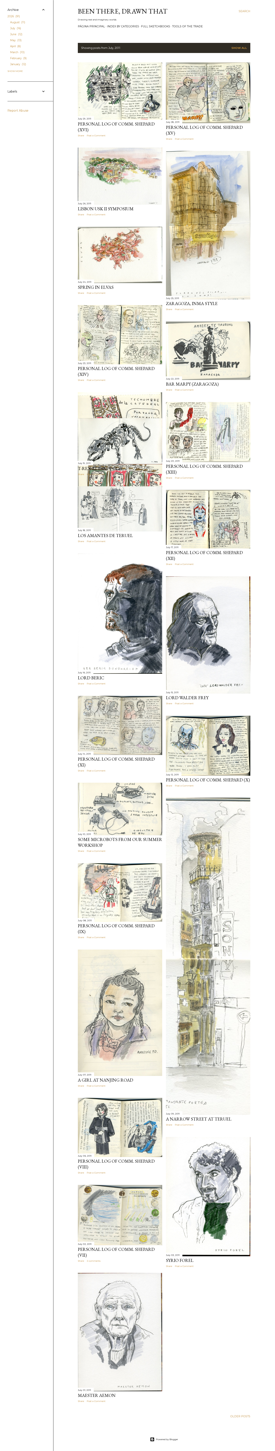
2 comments (93, 1260)
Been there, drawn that (122, 11)
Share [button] (81, 135)
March (17, 52)
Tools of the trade (187, 26)
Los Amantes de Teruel (105, 535)
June (16, 34)
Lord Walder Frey (187, 698)
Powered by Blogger (167, 1439)
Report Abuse (17, 110)
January (17, 64)
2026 (13, 16)
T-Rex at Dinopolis (100, 468)
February (18, 58)
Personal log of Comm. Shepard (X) (208, 780)
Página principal (91, 26)
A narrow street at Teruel (198, 1119)
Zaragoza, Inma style (192, 303)
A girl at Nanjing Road (105, 1080)
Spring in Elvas (96, 287)
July (15, 28)
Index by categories (123, 26)
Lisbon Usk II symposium (106, 209)
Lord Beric (91, 678)
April (15, 46)
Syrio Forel (179, 1260)
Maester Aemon (97, 1395)
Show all (239, 48)
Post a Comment (96, 135)
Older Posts (240, 1416)
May (15, 40)
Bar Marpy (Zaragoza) (192, 384)
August (17, 22)
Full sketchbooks (155, 26)
